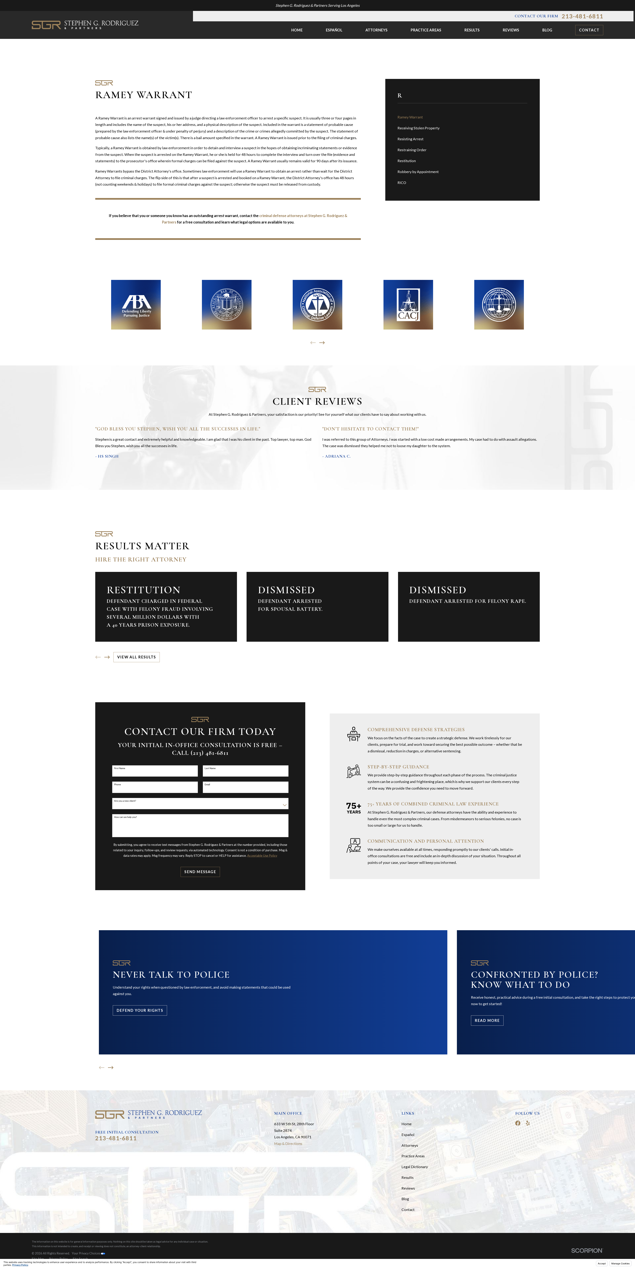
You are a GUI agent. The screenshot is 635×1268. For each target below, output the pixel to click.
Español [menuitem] (334, 30)
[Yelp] (527, 1123)
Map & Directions (288, 1143)
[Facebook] (517, 1123)
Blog (405, 1199)
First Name (119, 768)
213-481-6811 (582, 16)
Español (408, 1134)
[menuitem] (462, 117)
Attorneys (410, 1145)
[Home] (85, 25)
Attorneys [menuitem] (376, 30)
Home (407, 1124)
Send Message (200, 871)
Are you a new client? (125, 801)
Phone (117, 784)
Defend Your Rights (140, 1010)
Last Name (210, 768)
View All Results (136, 657)
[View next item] (322, 342)
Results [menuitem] (472, 30)
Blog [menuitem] (547, 30)
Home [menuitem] (297, 30)
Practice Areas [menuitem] (426, 30)
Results (408, 1177)
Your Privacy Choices (86, 1253)
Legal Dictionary (415, 1166)
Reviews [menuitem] (511, 30)
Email (207, 784)
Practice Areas (413, 1156)
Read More (487, 1020)
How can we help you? (125, 817)
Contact (589, 30)
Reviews (408, 1188)
